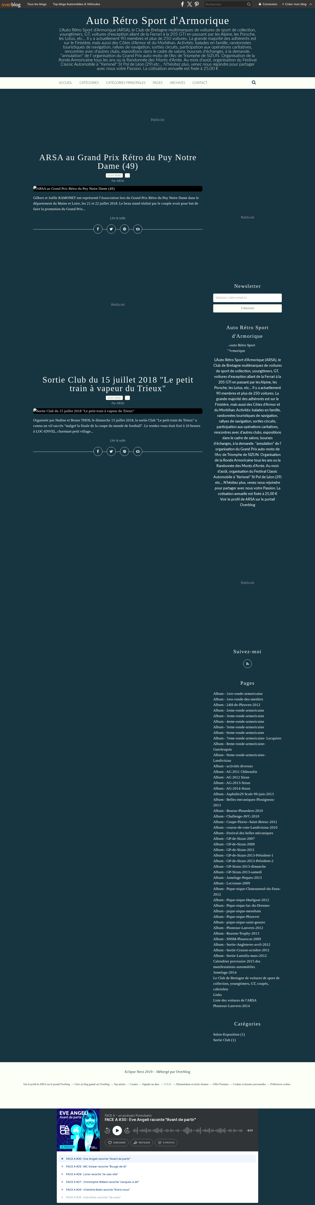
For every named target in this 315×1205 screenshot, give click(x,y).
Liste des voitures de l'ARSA (234, 1000)
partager (144, 1142)
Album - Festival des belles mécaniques (243, 833)
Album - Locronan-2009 (231, 883)
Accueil (65, 82)
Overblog (183, 1072)
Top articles (120, 1084)
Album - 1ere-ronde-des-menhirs (238, 699)
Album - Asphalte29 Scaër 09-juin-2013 (243, 794)
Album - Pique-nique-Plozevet (236, 917)
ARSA (250, 499)
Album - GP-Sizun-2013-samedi (237, 872)
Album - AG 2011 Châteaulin (235, 772)
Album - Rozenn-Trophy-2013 (236, 933)
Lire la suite (118, 218)
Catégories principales (126, 82)
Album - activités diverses (233, 766)
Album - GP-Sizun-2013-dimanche (239, 866)
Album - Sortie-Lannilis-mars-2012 (240, 956)
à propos (168, 1142)
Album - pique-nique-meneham (237, 911)
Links (217, 995)
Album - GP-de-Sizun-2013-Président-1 (243, 855)
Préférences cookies (280, 1084)
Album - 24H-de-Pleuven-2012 (236, 705)
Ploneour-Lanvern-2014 (231, 1006)
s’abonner (119, 1142)
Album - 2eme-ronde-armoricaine (238, 710)
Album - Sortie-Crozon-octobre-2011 (241, 950)
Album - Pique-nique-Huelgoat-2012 (241, 900)
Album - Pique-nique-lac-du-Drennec (241, 905)
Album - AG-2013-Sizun (231, 783)
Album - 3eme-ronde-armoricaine (238, 716)
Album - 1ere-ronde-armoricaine (238, 694)
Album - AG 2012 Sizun (231, 777)
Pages (158, 82)
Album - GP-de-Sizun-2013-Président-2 (243, 861)
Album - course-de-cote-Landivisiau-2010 (245, 827)
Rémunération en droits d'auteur (192, 1084)
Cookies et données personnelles (249, 1084)
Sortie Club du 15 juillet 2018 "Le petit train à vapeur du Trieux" (118, 384)
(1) (229, 1034)
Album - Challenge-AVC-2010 (236, 816)
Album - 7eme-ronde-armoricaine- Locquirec (247, 738)
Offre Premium (220, 1084)
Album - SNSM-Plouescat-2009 (237, 939)
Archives (177, 82)
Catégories (89, 82)
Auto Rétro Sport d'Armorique (157, 20)
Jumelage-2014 (225, 972)
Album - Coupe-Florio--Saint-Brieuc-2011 (245, 822)
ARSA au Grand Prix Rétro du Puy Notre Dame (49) (118, 161)
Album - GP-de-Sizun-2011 (234, 850)
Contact (199, 82)
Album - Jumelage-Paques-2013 (237, 878)
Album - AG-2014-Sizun (231, 788)
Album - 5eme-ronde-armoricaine (238, 727)
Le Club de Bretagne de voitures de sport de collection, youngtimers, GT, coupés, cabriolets (246, 983)
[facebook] (182, 4)
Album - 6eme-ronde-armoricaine (238, 733)
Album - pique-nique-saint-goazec (239, 922)
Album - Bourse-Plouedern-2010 (238, 811)
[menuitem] (65, 83)
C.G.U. (168, 1084)
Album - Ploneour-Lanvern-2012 (238, 928)
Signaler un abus (151, 1084)
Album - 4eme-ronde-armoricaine (238, 721)
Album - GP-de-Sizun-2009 (234, 844)
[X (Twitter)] (189, 4)
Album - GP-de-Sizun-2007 (234, 839)
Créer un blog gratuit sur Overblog (92, 1084)
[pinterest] (196, 4)
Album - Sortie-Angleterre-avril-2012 (241, 945)
